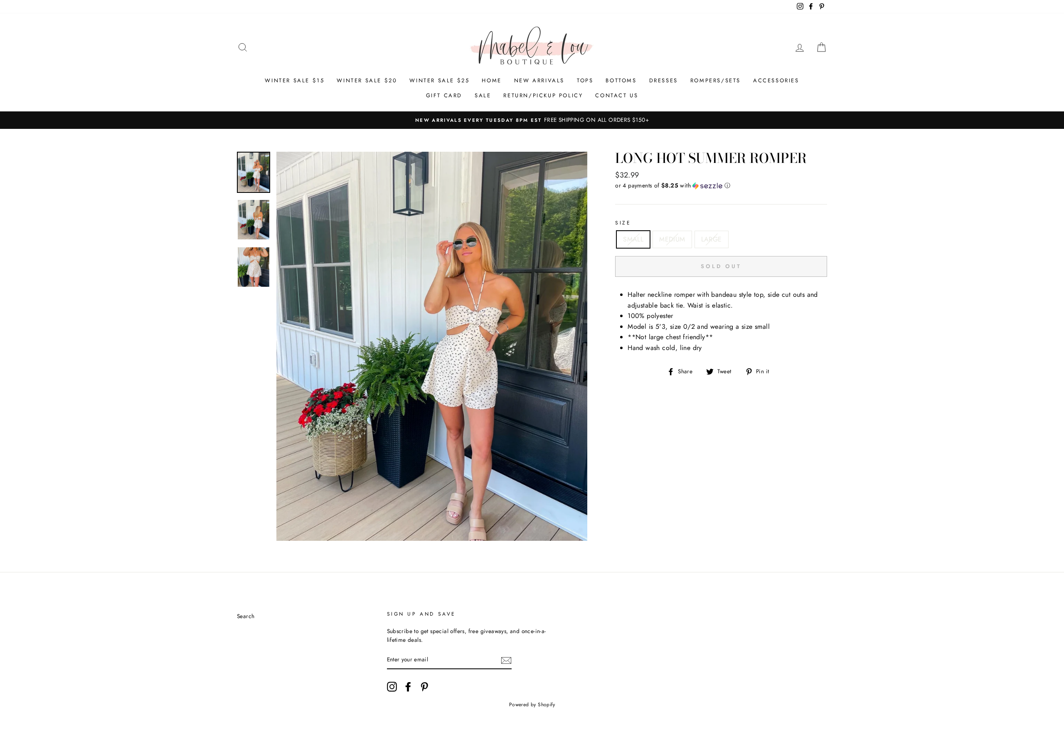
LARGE (711, 239)
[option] (532, 120)
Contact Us (616, 95)
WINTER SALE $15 (294, 80)
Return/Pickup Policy (543, 95)
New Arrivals (539, 80)
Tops (585, 80)
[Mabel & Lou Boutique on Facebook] (408, 687)
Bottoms (621, 80)
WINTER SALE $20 (367, 80)
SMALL (633, 239)
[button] (721, 185)
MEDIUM (672, 239)
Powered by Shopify (532, 704)
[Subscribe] (506, 660)
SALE (483, 95)
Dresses (663, 80)
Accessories (776, 80)
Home (491, 80)
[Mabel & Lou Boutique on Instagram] (392, 687)
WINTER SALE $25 (439, 80)
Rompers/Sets (715, 80)
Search (245, 616)
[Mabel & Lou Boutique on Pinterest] (424, 687)
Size (623, 223)
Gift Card (444, 95)
